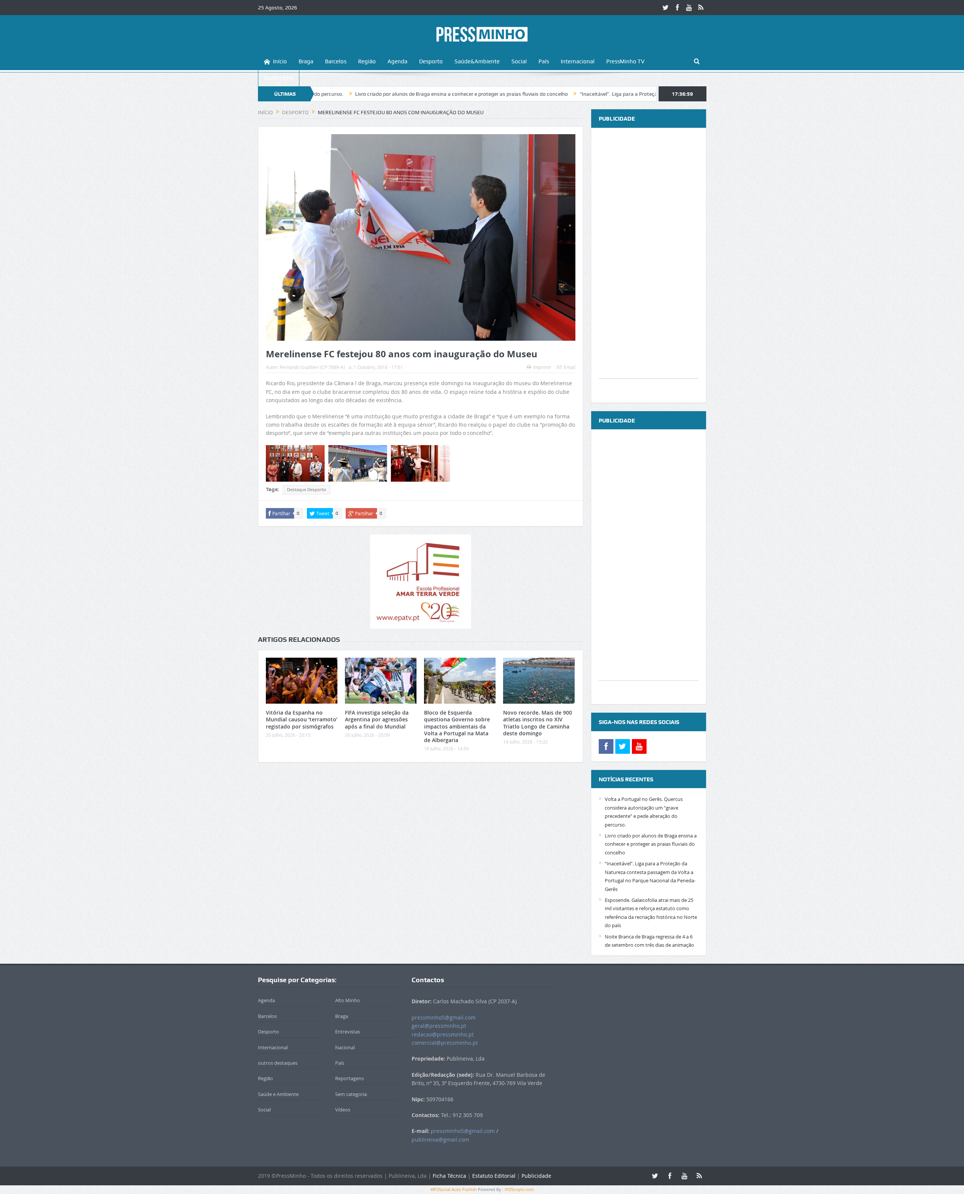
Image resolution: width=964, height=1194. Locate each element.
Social (519, 61)
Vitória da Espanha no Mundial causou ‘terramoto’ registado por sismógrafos (301, 719)
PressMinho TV (625, 61)
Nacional (345, 1047)
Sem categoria (351, 1094)
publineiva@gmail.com (440, 1139)
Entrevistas (347, 1031)
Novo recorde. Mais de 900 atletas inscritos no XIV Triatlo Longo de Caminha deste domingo (537, 723)
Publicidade (536, 1175)
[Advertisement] (649, 265)
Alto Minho (347, 1000)
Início (280, 61)
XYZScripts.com (519, 1189)
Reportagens (349, 1078)
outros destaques (277, 1062)
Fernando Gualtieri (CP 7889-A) (312, 367)
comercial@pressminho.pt (445, 1042)
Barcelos (335, 61)
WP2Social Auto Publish (453, 1189)
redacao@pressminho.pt (443, 1034)
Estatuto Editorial (494, 1175)
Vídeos (342, 1109)
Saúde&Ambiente (477, 61)
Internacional (578, 61)
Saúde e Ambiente (278, 1094)
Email (569, 367)
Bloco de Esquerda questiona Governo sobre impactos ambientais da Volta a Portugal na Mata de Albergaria (457, 726)
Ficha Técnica (449, 1175)
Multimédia (278, 78)
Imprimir (542, 367)
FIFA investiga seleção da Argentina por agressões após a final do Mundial (377, 719)
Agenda (397, 61)
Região (367, 61)
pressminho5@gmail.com (444, 1017)
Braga (306, 61)
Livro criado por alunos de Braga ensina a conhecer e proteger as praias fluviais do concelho (396, 94)
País (543, 61)
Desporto (431, 61)
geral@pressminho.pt (439, 1025)
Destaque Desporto (306, 489)
